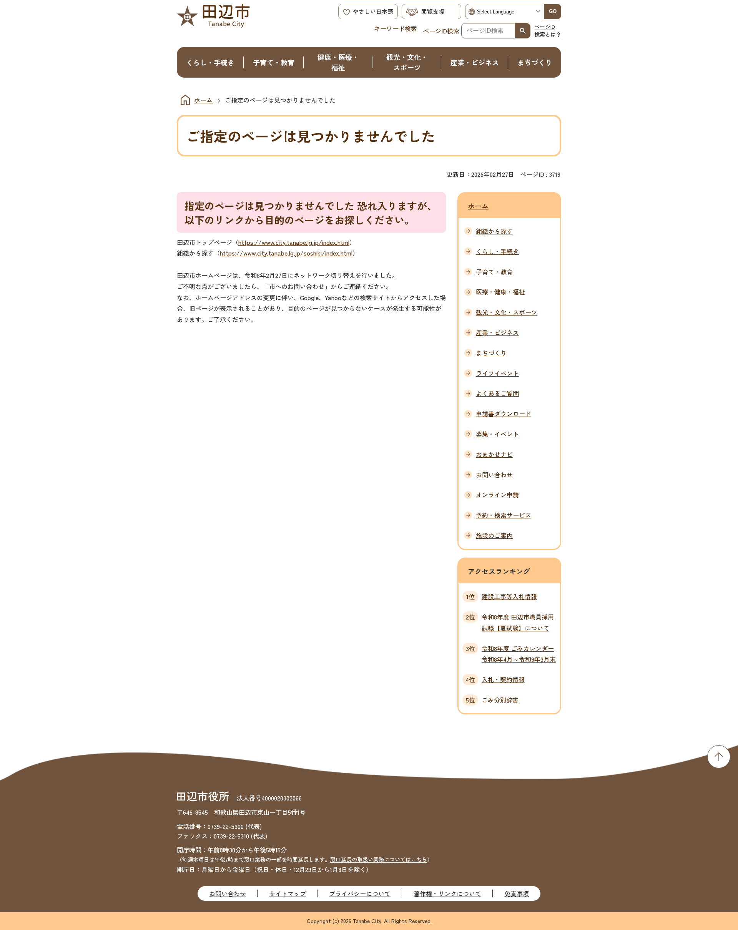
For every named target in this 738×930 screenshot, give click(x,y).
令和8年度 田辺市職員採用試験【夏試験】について (518, 622)
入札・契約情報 (503, 679)
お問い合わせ (227, 893)
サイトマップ (287, 893)
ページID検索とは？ (547, 30)
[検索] (522, 30)
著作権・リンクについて (447, 893)
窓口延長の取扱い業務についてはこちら (378, 859)
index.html (335, 242)
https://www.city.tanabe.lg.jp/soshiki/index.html (286, 252)
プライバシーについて (360, 893)
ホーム (203, 100)
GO (553, 11)
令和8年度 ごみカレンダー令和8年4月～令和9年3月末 (519, 654)
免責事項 (516, 893)
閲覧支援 (432, 11)
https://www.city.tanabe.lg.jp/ (280, 242)
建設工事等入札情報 (509, 596)
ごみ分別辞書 (500, 699)
